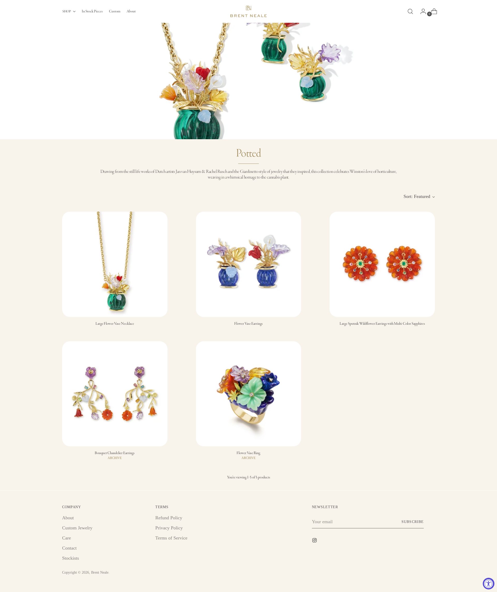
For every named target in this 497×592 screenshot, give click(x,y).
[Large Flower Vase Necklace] (114, 264)
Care (66, 538)
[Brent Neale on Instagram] (315, 541)
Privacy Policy (169, 527)
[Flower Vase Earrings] (248, 264)
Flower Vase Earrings (248, 323)
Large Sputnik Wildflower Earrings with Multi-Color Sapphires (382, 323)
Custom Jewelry (77, 527)
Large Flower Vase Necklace (115, 323)
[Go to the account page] (421, 11)
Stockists (70, 558)
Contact (69, 548)
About (68, 517)
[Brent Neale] (248, 11)
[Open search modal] (410, 11)
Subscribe (412, 522)
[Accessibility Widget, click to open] (488, 583)
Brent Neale (99, 572)
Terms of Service (171, 538)
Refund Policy (168, 517)
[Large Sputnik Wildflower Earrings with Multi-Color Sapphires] (382, 264)
